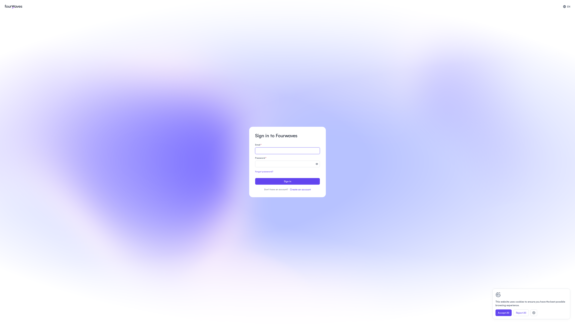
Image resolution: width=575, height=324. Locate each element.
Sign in (287, 181)
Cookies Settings (534, 312)
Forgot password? (264, 171)
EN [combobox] (568, 6)
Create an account (300, 189)
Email (258, 144)
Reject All (521, 312)
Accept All (503, 312)
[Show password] (317, 164)
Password (260, 158)
